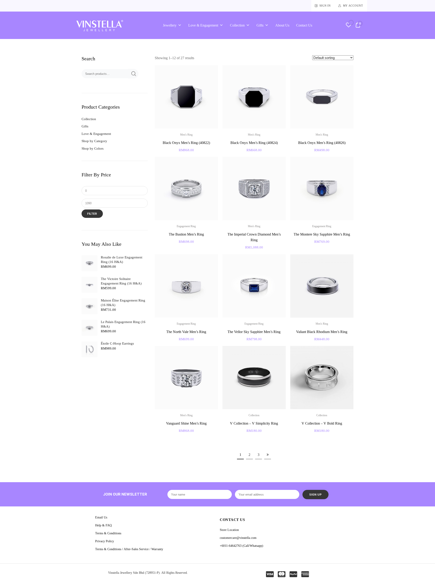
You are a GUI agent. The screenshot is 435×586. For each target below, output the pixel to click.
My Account (353, 5)
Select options (186, 251)
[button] (212, 71)
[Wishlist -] (348, 25)
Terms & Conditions (108, 533)
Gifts (259, 25)
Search (133, 73)
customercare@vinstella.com (238, 538)
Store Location (229, 530)
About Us (282, 25)
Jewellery (169, 25)
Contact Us (304, 25)
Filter (92, 213)
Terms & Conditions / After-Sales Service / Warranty (129, 549)
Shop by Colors (93, 148)
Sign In (325, 5)
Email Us (101, 517)
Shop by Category (94, 141)
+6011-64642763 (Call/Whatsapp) (241, 545)
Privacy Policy (104, 541)
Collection (237, 25)
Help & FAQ (103, 525)
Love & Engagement (203, 25)
